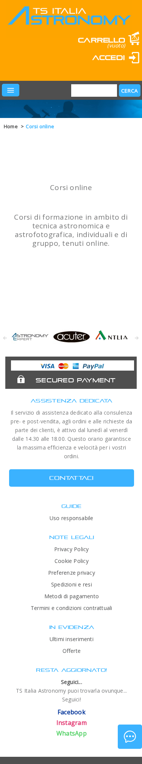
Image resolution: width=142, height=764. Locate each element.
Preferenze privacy (71, 572)
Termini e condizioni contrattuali (71, 608)
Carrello (101, 40)
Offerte (71, 650)
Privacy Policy (71, 549)
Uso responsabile (72, 518)
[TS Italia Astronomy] (69, 21)
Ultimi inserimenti (72, 639)
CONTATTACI (71, 478)
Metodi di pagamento (71, 596)
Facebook (72, 712)
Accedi (108, 57)
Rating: (41, 68)
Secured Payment (75, 380)
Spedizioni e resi (71, 584)
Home (11, 126)
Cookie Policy (72, 560)
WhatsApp (71, 733)
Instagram (71, 722)
